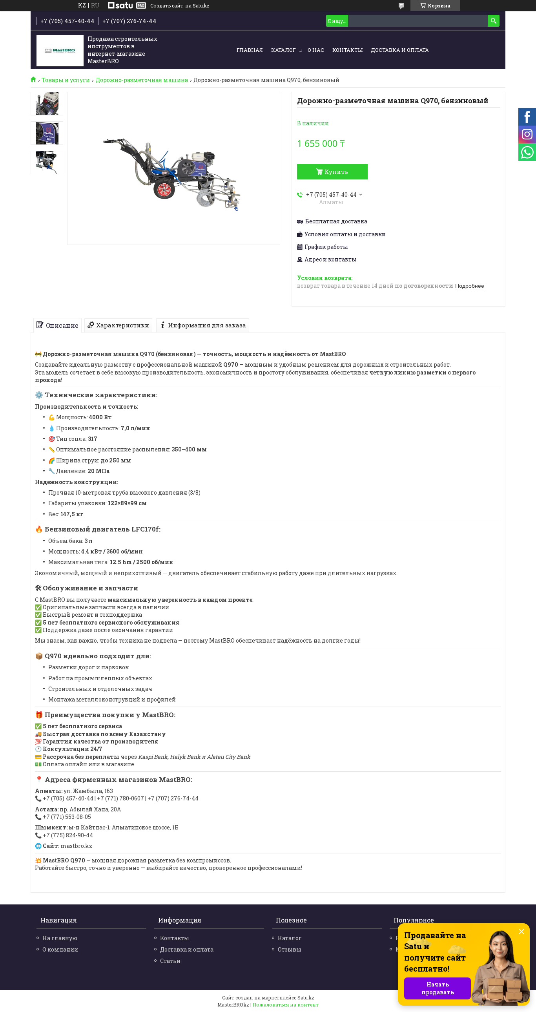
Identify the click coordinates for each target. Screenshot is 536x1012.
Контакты (347, 49)
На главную (59, 938)
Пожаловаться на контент (286, 1004)
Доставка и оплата (400, 49)
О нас (316, 49)
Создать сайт (166, 5)
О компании (60, 949)
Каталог (283, 49)
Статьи (170, 961)
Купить (336, 171)
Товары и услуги (66, 80)
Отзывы (289, 949)
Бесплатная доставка (336, 221)
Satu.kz (305, 997)
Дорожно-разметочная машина (142, 80)
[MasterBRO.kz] (60, 50)
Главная (250, 49)
